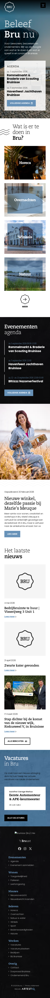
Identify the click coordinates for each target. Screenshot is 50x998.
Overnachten (17, 914)
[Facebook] (19, 848)
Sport (13, 925)
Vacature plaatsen (20, 948)
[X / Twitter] (30, 848)
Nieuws (13, 891)
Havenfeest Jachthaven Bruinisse (24, 93)
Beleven (13, 906)
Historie (14, 933)
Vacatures (16, 944)
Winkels (14, 921)
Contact (15, 967)
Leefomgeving (18, 884)
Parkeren (15, 880)
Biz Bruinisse (16, 956)
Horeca (14, 910)
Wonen (13, 872)
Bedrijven (15, 952)
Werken (13, 941)
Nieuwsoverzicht (19, 895)
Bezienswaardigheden (22, 929)
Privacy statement (32, 986)
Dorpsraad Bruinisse (20, 971)
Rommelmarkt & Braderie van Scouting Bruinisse (23, 78)
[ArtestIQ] (29, 989)
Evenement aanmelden (22, 865)
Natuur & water (18, 918)
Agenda (15, 861)
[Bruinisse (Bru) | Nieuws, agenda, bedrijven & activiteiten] (9, 7)
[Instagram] (25, 848)
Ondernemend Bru (20, 975)
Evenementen (17, 857)
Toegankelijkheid (19, 876)
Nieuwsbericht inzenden (22, 899)
